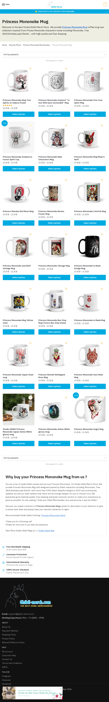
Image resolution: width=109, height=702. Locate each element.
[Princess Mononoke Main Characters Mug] (54, 137)
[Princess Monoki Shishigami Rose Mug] (54, 355)
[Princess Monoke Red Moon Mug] (18, 191)
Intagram (6, 676)
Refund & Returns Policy (13, 642)
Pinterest (6, 680)
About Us (6, 627)
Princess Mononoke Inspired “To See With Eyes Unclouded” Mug (54, 101)
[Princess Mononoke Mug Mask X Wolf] (90, 137)
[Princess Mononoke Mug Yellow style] (18, 300)
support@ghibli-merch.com (21, 614)
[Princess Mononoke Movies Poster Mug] (54, 191)
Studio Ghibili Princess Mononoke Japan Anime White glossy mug (17, 432)
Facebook (6, 684)
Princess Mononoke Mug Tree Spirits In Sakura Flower (17, 101)
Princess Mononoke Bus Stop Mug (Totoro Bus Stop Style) (52, 321)
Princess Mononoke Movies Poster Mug (51, 212)
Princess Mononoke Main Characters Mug (50, 158)
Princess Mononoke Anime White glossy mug (54, 430)
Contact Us (7, 659)
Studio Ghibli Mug (46, 530)
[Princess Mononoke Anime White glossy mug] (54, 409)
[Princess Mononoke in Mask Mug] (90, 300)
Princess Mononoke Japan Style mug (18, 376)
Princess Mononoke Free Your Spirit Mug (88, 101)
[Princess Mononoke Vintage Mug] (54, 246)
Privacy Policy (8, 638)
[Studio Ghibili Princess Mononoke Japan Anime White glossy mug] (18, 409)
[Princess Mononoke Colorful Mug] (90, 191)
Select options (18, 114)
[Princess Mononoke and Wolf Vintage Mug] (18, 246)
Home (4, 45)
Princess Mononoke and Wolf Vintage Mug (17, 267)
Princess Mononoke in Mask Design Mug (87, 267)
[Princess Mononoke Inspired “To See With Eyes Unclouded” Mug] (54, 80)
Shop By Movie (15, 45)
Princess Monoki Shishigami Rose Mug (51, 376)
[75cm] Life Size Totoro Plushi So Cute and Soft (38, 693)
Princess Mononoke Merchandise (36, 45)
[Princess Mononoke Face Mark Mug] (90, 355)
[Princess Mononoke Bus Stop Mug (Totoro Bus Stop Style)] (54, 300)
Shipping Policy (9, 634)
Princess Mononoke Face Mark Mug (88, 376)
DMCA (4, 667)
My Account (7, 651)
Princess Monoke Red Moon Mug (18, 211)
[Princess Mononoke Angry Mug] (90, 409)
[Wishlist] (30, 69)
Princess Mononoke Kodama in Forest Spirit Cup (17, 158)
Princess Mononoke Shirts (53, 515)
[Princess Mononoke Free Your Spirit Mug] (90, 80)
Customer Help (9, 655)
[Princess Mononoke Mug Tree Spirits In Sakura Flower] (18, 80)
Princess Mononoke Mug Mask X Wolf (89, 158)
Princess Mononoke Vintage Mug (54, 265)
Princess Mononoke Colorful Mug (90, 211)
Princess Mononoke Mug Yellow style (18, 321)
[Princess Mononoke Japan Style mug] (18, 355)
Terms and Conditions (12, 663)
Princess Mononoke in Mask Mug (89, 320)
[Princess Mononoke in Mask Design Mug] (90, 246)
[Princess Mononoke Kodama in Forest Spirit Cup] (18, 137)
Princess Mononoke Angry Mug (88, 429)
